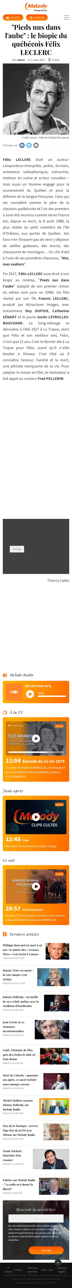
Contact (18, 1269)
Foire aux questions (32, 1269)
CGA (51, 1269)
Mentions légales (62, 1269)
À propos (8, 1269)
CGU (44, 1269)
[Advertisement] (36, 477)
